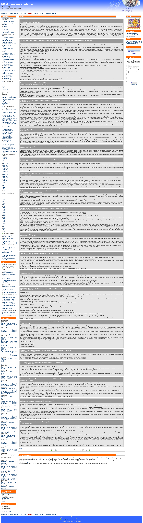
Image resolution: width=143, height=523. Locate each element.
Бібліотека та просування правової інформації (9, 110)
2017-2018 (5, 177)
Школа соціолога (7, 104)
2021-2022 (5, 185)
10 (72, 450)
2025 (4, 190)
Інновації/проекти (11, 264)
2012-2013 (5, 170)
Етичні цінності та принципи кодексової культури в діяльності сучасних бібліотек (9, 119)
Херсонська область (8, 73)
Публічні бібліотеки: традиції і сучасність (7, 133)
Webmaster (4, 496)
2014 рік (5, 212)
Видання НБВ (6, 249)
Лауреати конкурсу (12, 294)
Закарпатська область (8, 48)
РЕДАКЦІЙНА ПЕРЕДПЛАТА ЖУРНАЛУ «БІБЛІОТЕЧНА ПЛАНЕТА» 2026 (9, 343)
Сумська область (7, 68)
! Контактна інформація (9, 21)
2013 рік (5, 211)
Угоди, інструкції (7, 31)
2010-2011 (5, 166)
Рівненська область (8, 65)
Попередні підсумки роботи (10, 292)
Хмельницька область (8, 75)
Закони (5, 24)
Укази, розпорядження (8, 32)
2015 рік (5, 214)
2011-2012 (5, 168)
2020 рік (5, 182)
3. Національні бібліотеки (8, 82)
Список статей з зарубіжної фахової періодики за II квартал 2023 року (9, 377)
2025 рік (5, 229)
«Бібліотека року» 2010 (9, 299)
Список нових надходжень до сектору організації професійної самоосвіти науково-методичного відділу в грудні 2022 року (9, 430)
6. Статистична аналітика (8, 155)
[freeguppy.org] (64, 519)
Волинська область (8, 40)
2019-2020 (5, 181)
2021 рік (5, 223)
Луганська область (7, 56)
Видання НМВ (6, 236)
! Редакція (5, 196)
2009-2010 (5, 165)
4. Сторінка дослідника (7, 93)
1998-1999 (5, 157)
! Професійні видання (8, 235)
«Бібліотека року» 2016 (9, 307)
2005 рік (5, 198)
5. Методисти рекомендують (8, 107)
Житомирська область (8, 46)
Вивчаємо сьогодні (7, 96)
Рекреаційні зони (7, 283)
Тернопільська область (9, 70)
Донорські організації (8, 266)
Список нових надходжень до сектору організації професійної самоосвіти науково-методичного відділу (9, 383)
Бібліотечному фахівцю (17, 4)
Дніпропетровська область (9, 43)
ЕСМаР (9, 284)
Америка (5, 88)
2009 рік (5, 204)
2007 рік (5, 160)
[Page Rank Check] (6, 511)
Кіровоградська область (9, 54)
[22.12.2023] (4, 361)
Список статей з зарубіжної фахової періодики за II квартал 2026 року (9, 325)
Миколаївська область (8, 59)
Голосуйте (133, 83)
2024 (4, 188)
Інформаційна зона (7, 271)
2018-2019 (5, 179)
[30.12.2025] (4, 345)
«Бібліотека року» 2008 (9, 296)
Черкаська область (8, 76)
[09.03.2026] (4, 340)
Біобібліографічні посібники (10, 247)
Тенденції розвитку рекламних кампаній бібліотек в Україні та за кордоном (9, 143)
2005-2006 (5, 159)
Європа (5, 84)
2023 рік (5, 226)
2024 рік (5, 228)
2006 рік (5, 200)
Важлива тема (5, 498)
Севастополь (6, 67)
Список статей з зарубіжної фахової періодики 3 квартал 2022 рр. (9, 450)
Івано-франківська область (10, 39)
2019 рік (5, 220)
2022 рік (5, 225)
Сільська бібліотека (8, 140)
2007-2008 (5, 162)
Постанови (5, 27)
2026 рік (5, 231)
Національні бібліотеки (8, 125)
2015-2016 (5, 174)
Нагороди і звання (11, 310)
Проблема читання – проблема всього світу (7, 130)
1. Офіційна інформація (7, 19)
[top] (71, 516)
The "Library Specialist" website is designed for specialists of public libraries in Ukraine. (134, 42)
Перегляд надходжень (8, 241)
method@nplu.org (27, 462)
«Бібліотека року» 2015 (9, 305)
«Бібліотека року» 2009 (9, 297)
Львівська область (7, 57)
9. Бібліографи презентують (8, 245)
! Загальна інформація (8, 37)
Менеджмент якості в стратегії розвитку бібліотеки (9, 123)
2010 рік (5, 206)
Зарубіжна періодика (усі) (9, 239)
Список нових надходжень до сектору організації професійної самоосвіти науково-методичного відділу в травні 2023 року (9, 391)
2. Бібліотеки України (8, 35)
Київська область (7, 53)
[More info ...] (79, 519)
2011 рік (5, 207)
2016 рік (5, 215)
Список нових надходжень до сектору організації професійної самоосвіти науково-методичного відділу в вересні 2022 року (9, 469)
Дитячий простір (7, 277)
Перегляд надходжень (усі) (10, 243)
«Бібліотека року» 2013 (9, 303)
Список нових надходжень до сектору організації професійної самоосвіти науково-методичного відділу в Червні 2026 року (9, 331)
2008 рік (5, 203)
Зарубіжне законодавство (9, 23)
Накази (5, 26)
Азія (4, 86)
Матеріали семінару (8, 253)
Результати (134, 84)
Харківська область (8, 72)
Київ (4, 51)
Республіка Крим (7, 64)
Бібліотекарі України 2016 (9, 315)
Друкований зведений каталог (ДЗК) (8, 251)
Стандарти (5, 29)
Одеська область (7, 61)
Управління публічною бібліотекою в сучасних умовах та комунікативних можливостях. (8, 147)
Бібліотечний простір (8, 268)
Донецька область (7, 45)
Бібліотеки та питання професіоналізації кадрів (8, 116)
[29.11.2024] (9, 352)
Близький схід (6, 89)
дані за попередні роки (8, 192)
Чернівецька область (8, 78)
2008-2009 (5, 163)
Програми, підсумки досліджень (7, 102)
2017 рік (5, 217)
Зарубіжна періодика (8, 238)
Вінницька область (7, 42)
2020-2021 (5, 184)
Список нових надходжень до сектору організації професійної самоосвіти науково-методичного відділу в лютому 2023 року (9, 417)
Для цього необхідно (11, 355)
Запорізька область (8, 50)
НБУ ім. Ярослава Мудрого (103, 458)
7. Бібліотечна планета (8, 194)
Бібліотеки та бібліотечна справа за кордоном (9, 113)
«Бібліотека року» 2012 (9, 302)
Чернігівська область (8, 79)
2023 (4, 187)
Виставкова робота (8, 272)
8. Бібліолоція (10, 233)
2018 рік (5, 218)
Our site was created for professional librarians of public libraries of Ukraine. (133, 35)
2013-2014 (5, 171)
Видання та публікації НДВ (9, 97)
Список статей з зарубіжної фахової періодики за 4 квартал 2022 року (9, 410)
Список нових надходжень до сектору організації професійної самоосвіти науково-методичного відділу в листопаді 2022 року (9, 443)
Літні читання (6, 278)
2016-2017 (5, 176)
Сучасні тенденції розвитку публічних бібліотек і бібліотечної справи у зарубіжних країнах (9, 136)
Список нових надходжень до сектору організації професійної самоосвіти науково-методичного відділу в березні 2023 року (9, 404)
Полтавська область (8, 62)
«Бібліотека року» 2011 (8, 300)
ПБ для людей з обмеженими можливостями (9, 127)
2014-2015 (5, 173)
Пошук (133, 53)
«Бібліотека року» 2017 (9, 308)
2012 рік (5, 209)
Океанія (5, 91)
